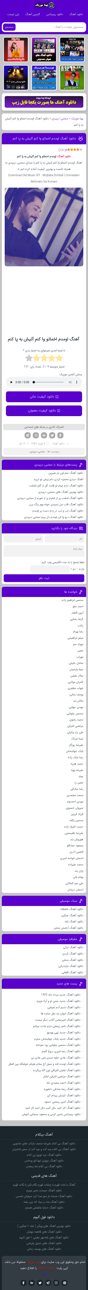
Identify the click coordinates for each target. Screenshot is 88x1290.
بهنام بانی (78, 877)
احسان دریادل (75, 889)
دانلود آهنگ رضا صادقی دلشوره (62, 1089)
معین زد (78, 782)
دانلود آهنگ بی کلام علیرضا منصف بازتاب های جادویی (44, 1143)
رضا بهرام (78, 631)
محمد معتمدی (75, 795)
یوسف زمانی (76, 694)
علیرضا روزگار (76, 745)
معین (80, 650)
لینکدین (44, 435)
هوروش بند (76, 839)
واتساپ (36, 435)
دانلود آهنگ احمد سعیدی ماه (63, 1083)
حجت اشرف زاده (73, 826)
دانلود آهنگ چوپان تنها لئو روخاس (44, 1160)
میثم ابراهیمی (75, 638)
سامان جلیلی (76, 663)
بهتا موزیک (77, 118)
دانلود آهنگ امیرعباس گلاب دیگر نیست (57, 1020)
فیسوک (60, 435)
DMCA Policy (46, 1268)
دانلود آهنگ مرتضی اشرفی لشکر (61, 1076)
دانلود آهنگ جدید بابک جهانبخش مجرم (57, 1039)
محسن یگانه (76, 820)
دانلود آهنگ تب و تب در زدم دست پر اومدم (57, 510)
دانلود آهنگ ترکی (73, 947)
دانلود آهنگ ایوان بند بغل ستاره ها (60, 1013)
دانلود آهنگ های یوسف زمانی (44, 1249)
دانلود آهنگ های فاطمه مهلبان (44, 1232)
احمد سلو (78, 606)
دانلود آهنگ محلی (72, 960)
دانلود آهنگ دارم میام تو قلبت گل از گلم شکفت (56, 485)
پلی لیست (13, 14)
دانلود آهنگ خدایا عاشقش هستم (44, 1207)
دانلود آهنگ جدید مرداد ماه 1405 (60, 994)
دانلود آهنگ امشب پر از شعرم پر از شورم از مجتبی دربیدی (50, 498)
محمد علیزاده (75, 864)
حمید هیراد (76, 763)
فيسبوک (23, 1283)
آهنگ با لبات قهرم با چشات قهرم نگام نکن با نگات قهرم (44, 1184)
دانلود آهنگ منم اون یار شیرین (66, 473)
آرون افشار (77, 612)
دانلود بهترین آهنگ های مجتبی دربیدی (60, 492)
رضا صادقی (76, 789)
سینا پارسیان (76, 669)
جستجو (9, 27)
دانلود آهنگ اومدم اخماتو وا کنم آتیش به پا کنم (44, 138)
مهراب (79, 657)
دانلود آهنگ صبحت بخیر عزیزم (44, 1190)
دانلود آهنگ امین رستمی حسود (62, 1102)
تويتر (40, 1283)
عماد (80, 776)
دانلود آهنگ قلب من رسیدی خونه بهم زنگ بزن (56, 504)
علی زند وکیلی (75, 732)
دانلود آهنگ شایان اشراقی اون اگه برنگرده (56, 1070)
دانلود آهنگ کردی (72, 953)
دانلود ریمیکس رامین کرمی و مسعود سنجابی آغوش (51, 1114)
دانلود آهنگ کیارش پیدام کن (63, 1095)
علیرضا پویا (77, 770)
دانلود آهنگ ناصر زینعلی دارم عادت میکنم (56, 1026)
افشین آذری (76, 852)
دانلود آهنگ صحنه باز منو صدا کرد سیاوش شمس (44, 1196)
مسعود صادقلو (75, 845)
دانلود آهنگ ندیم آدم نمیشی (63, 1007)
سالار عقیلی (76, 675)
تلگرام (28, 435)
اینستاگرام (56, 1283)
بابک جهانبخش (74, 751)
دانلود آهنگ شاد (73, 921)
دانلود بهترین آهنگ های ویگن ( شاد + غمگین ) (44, 1226)
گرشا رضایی (76, 619)
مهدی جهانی (76, 707)
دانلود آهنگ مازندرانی (70, 966)
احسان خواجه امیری (71, 858)
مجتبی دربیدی (60, 118)
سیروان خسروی (74, 808)
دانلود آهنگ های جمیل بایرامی (44, 1243)
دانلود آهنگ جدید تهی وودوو (63, 1032)
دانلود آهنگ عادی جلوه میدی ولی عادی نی (55, 1057)
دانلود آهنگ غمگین (72, 915)
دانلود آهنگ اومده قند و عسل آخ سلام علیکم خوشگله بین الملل (44, 1064)
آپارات (64, 1283)
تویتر (52, 435)
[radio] (59, 358)
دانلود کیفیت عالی (42, 396)
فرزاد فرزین (77, 814)
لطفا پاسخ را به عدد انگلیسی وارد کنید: (62, 562)
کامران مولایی (75, 682)
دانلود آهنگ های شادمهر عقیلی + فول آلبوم (44, 1237)
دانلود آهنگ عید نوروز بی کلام (44, 1155)
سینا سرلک (77, 738)
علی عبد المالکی (74, 883)
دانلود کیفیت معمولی (42, 410)
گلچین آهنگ (32, 14)
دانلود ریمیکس (54, 14)
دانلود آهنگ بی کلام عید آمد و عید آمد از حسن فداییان (44, 1149)
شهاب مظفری (75, 688)
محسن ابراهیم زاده (72, 600)
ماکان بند (78, 701)
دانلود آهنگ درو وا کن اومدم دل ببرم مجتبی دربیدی (53, 517)
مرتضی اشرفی (75, 726)
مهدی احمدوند (75, 801)
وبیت (44, 1274)
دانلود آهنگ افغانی (72, 972)
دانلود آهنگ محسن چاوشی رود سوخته (58, 1045)
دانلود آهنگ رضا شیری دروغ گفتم (61, 1051)
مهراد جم (78, 644)
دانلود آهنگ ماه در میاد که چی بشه (44, 1202)
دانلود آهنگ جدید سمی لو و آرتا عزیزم (58, 1001)
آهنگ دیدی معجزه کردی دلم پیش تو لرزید (58, 479)
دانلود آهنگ (76, 14)
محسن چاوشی (75, 713)
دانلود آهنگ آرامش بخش (68, 928)
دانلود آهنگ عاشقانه (71, 909)
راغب (80, 625)
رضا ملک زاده (75, 757)
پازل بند (78, 871)
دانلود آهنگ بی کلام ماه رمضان (44, 1166)
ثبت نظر (44, 578)
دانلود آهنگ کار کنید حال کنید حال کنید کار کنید (52, 1108)
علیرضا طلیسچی (74, 833)
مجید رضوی (76, 719)
